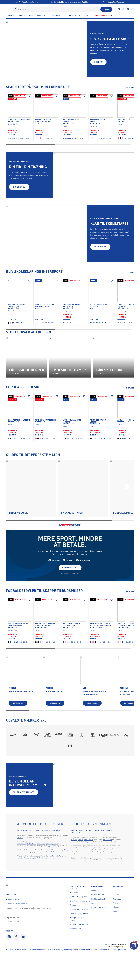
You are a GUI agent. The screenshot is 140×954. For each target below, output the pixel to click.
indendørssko (88, 840)
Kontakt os (74, 892)
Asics (82, 848)
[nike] (14, 735)
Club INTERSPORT (98, 895)
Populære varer (72, 15)
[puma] (36, 735)
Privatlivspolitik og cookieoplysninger (63, 949)
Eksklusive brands (98, 899)
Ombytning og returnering (80, 901)
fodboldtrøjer (31, 844)
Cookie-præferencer (120, 949)
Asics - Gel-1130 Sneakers (19, 120)
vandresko (41, 852)
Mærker (41, 15)
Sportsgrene (55, 15)
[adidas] (25, 735)
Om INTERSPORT (97, 887)
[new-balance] (47, 735)
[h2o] (103, 735)
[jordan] (81, 735)
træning (20, 838)
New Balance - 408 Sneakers (98, 121)
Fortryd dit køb (75, 928)
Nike (64, 856)
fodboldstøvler (21, 844)
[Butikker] (118, 9)
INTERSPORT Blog (98, 907)
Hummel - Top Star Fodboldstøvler (43, 121)
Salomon (108, 848)
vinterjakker (21, 852)
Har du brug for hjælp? (77, 888)
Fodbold (116, 895)
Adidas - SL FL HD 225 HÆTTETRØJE (71, 305)
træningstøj (41, 844)
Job (92, 903)
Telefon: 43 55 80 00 (13, 899)
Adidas (77, 848)
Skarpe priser (100, 15)
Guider (87, 15)
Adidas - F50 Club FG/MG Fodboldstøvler (18, 625)
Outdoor (116, 911)
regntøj (28, 852)
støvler (35, 852)
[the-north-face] (70, 735)
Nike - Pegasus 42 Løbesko (19, 420)
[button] (127, 119)
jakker (65, 850)
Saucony (101, 848)
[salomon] (114, 735)
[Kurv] (132, 9)
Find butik (95, 890)
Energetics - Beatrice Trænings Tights (44, 305)
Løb (114, 890)
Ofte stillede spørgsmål (79, 909)
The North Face (57, 856)
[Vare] (19, 106)
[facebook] (16, 937)
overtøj (60, 850)
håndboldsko (107, 840)
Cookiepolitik (75, 905)
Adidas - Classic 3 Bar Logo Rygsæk (17, 305)
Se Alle (43, 721)
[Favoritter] (128, 9)
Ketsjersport (117, 899)
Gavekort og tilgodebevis (79, 913)
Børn (31, 15)
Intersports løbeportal (78, 897)
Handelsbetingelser (38, 949)
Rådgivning (118, 887)
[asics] (58, 735)
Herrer (21, 15)
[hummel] (92, 735)
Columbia (27, 858)
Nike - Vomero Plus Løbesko (71, 121)
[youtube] (23, 937)
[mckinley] (126, 735)
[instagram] (9, 937)
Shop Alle (130, 88)
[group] (23, 682)
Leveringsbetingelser (101, 949)
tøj (49, 846)
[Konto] (123, 9)
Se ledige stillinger (23, 792)
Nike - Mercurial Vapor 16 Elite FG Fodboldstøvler (101, 625)
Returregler (85, 949)
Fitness (115, 903)
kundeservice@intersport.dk (17, 904)
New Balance (89, 848)
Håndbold (116, 907)
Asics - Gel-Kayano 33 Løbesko (72, 421)
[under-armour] (70, 746)
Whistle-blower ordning (79, 924)
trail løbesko (53, 852)
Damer (11, 15)
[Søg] (15, 9)
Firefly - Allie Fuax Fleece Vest (98, 305)
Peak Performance (43, 858)
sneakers (74, 840)
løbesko (28, 842)
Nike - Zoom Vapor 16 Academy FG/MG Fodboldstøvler (71, 625)
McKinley (20, 858)
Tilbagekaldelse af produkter (77, 918)
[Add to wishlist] (29, 96)
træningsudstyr (52, 844)
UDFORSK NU (19, 187)
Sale (112, 15)
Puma (96, 848)
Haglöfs (33, 858)
